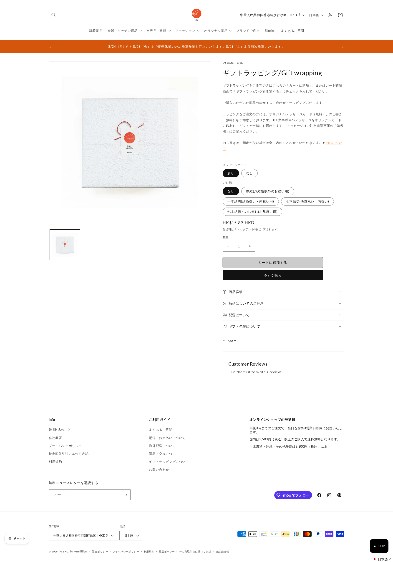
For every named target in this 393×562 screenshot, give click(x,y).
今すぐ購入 (273, 275)
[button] (54, 15)
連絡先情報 (222, 551)
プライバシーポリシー (65, 446)
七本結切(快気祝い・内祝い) (307, 201)
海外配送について (162, 446)
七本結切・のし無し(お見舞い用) (252, 211)
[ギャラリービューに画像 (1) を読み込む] (65, 245)
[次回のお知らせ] (343, 46)
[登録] (125, 494)
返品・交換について (164, 454)
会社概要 (55, 438)
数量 (226, 237)
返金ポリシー (100, 551)
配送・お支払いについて (167, 438)
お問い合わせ (159, 470)
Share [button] (232, 341)
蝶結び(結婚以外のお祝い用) (267, 191)
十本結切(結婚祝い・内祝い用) (250, 201)
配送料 (227, 229)
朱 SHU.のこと (60, 430)
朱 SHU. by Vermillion (73, 551)
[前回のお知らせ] (50, 46)
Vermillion (233, 63)
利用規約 (55, 462)
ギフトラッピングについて (169, 462)
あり (230, 173)
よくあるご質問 (160, 430)
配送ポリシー (167, 551)
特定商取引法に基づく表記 (68, 454)
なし (249, 173)
